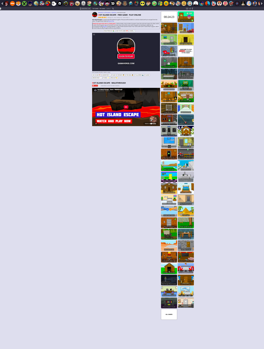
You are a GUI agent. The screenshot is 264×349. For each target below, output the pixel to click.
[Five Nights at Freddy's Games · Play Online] (65, 3)
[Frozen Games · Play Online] (249, 3)
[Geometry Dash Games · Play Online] (166, 3)
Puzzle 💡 (106, 78)
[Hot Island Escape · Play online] (126, 47)
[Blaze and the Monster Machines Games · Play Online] (231, 3)
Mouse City (111, 21)
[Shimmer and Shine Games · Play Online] (178, 3)
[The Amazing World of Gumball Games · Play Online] (95, 3)
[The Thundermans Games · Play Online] (254, 3)
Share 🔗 (132, 31)
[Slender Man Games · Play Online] (195, 3)
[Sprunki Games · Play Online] (142, 3)
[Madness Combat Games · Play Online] (83, 3)
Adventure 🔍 (106, 75)
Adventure (114, 12)
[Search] (113, 9)
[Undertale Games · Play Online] (53, 3)
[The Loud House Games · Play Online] (77, 3)
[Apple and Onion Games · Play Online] (225, 3)
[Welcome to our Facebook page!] (193, 9)
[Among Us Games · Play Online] (48, 3)
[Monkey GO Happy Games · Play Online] (18, 3)
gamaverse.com (85, 8)
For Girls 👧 (129, 75)
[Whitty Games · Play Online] (201, 3)
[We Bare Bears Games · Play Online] (124, 3)
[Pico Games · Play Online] (89, 3)
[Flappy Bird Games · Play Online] (154, 3)
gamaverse (100, 12)
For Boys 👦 (121, 75)
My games (102, 8)
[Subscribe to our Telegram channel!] (190, 9)
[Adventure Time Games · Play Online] (130, 3)
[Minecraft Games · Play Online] (24, 3)
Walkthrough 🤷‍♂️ (109, 31)
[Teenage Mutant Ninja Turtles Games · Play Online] (160, 3)
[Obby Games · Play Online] (189, 3)
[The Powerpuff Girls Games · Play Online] (219, 3)
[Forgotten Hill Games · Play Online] (243, 3)
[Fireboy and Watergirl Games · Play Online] (207, 3)
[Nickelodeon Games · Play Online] (12, 3)
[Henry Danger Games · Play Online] (118, 3)
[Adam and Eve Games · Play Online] (184, 3)
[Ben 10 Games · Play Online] (148, 3)
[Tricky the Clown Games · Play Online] (136, 3)
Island (147, 75)
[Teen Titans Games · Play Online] (101, 3)
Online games (107, 12)
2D (93, 75)
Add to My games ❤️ (122, 31)
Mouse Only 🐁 (97, 78)
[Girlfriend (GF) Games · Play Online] (71, 3)
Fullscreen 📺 (139, 75)
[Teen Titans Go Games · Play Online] (107, 3)
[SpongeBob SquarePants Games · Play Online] (36, 3)
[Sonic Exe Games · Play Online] (30, 3)
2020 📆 (98, 75)
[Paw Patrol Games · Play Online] (172, 3)
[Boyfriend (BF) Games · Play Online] (42, 3)
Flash (114, 75)
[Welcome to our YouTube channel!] (187, 9)
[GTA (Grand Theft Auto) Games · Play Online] (113, 3)
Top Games (95, 8)
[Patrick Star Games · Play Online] (213, 3)
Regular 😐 (114, 78)
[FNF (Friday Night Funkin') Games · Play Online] (6, 3)
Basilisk (105, 26)
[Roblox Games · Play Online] (59, 3)
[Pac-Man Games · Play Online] (237, 3)
